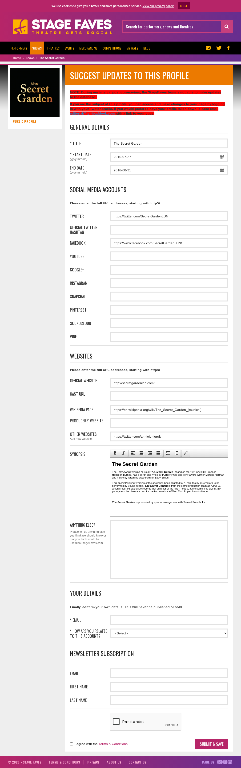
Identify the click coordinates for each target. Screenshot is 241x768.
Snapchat (78, 296)
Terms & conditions (64, 762)
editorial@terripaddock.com (92, 113)
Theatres (53, 48)
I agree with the (101, 744)
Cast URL (77, 393)
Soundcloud (80, 323)
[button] (115, 453)
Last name (78, 700)
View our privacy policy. (158, 6)
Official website (83, 380)
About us (114, 762)
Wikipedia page (81, 410)
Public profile (24, 121)
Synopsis (77, 454)
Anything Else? (88, 533)
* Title (75, 143)
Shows (37, 48)
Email (74, 673)
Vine (73, 337)
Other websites (83, 436)
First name (79, 687)
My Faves (132, 48)
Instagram (79, 283)
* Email (75, 620)
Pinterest (78, 310)
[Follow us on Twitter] (219, 48)
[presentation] (115, 453)
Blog (146, 48)
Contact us (137, 762)
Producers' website (86, 420)
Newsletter (209, 48)
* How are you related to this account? (89, 633)
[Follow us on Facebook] (228, 48)
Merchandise (88, 48)
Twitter (77, 216)
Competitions (111, 48)
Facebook (77, 243)
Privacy (93, 762)
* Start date (80, 156)
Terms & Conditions (113, 744)
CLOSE (183, 6)
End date (78, 169)
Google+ (77, 270)
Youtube (77, 256)
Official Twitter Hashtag (83, 230)
